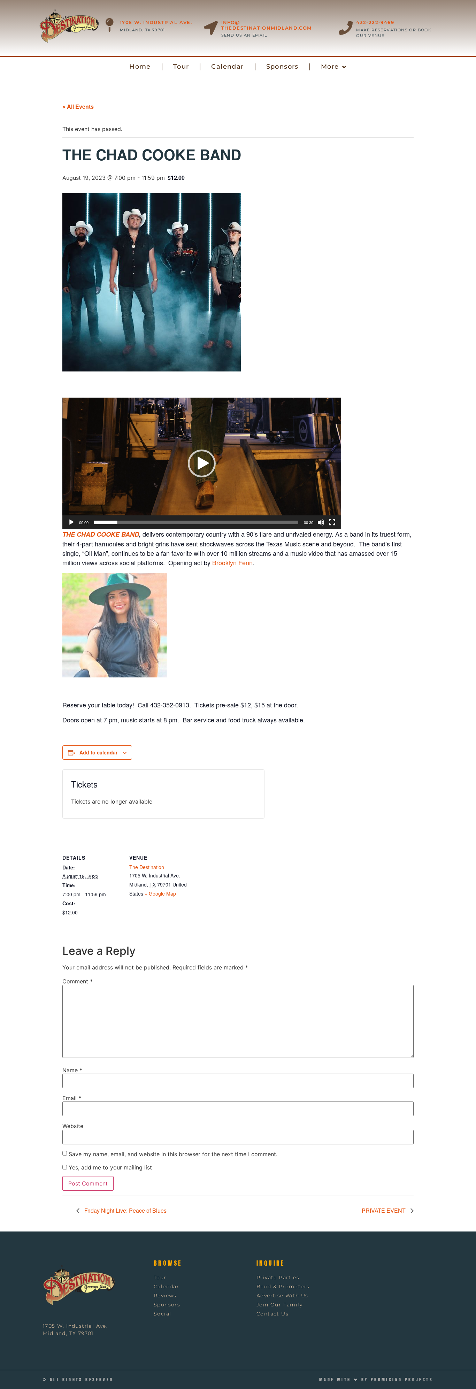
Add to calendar (98, 752)
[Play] (71, 522)
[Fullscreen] (332, 522)
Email (71, 1098)
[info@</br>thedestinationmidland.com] (211, 28)
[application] (201, 463)
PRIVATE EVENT (384, 1210)
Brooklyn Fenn (232, 562)
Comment (77, 981)
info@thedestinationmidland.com (266, 25)
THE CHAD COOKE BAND (100, 534)
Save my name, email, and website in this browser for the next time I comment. (173, 1154)
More (330, 66)
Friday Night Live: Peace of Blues (125, 1210)
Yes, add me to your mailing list (109, 1167)
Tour (181, 66)
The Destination (146, 867)
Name (72, 1070)
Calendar (227, 66)
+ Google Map (160, 893)
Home (140, 66)
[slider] (196, 522)
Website (72, 1126)
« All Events (78, 106)
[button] (238, 83)
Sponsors (282, 66)
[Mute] (320, 522)
